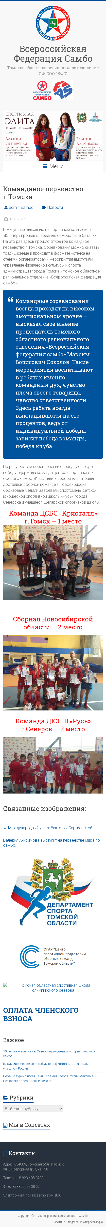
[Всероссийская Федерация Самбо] (53, 6)
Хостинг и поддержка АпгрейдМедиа (78, 1222)
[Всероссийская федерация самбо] (42, 83)
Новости (55, 207)
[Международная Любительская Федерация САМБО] (62, 83)
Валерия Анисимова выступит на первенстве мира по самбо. (51, 843)
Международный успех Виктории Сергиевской (47, 828)
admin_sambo (21, 207)
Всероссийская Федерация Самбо (53, 53)
